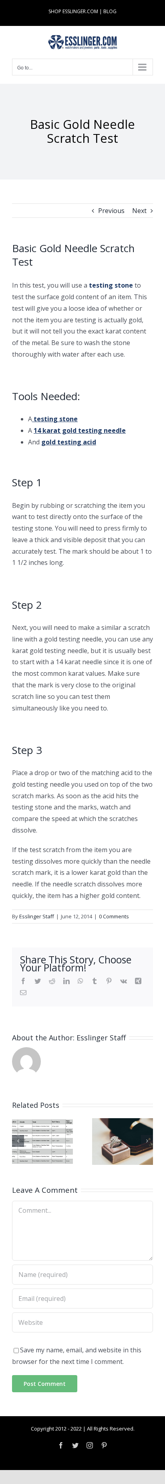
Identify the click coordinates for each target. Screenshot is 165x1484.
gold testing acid (68, 442)
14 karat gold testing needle (80, 430)
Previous (111, 210)
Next (139, 210)
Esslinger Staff (36, 916)
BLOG (110, 11)
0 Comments (114, 916)
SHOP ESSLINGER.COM (73, 11)
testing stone (111, 285)
